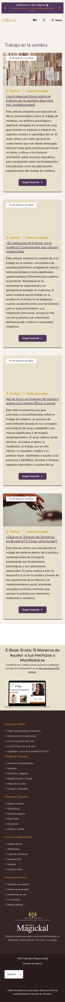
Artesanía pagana (16, 813)
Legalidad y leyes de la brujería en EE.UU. (28, 751)
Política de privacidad (18, 889)
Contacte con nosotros (18, 884)
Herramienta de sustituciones (21, 736)
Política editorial (15, 904)
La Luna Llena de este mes (20, 741)
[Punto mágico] (9, 20)
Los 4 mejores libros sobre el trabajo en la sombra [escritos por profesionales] (29, 101)
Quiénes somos (14, 843)
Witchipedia (13, 849)
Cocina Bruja (13, 808)
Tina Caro (15, 90)
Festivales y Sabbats (17, 773)
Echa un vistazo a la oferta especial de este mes (32, 9)
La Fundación (13, 899)
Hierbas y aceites (15, 828)
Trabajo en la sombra (37, 90)
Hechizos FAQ (14, 859)
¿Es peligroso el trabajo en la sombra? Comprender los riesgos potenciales (32, 247)
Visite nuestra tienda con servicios (24, 730)
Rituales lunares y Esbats (19, 778)
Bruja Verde (13, 818)
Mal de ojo (12, 823)
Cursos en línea (14, 869)
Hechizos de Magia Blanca (20, 763)
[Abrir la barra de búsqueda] (44, 20)
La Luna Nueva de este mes (21, 746)
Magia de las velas (16, 783)
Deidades (12, 768)
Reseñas (11, 864)
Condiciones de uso (16, 894)
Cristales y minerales (17, 788)
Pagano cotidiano (15, 803)
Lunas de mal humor (17, 854)
